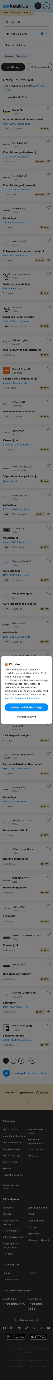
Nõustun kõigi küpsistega (26, 707)
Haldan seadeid (26, 716)
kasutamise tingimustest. (27, 698)
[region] (26, 690)
